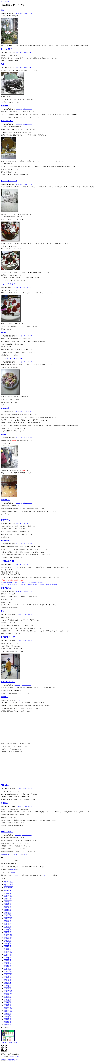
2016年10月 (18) (8, 900)
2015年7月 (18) (7, 923)
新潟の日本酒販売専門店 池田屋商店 (10, 1042)
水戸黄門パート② (8, 637)
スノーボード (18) (8, 882)
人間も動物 (5, 785)
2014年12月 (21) (8, 934)
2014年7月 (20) (7, 942)
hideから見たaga (5, 1)
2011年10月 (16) (8, 993)
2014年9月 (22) (7, 938)
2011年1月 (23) (7, 1007)
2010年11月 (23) (8, 1010)
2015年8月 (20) (7, 921)
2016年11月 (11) (8, 898)
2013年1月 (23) (7, 969)
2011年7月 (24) (7, 997)
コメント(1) (19, 564)
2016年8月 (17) (7, 903)
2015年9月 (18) (7, 920)
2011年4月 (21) (7, 1002)
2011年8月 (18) (7, 996)
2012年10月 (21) (8, 974)
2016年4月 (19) (7, 909)
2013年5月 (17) (7, 963)
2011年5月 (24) (7, 1001)
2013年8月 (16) (7, 959)
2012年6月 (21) (7, 980)
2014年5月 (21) (7, 945)
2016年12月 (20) (8, 896)
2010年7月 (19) (7, 1016)
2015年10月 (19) (8, 918)
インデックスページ (16, 875)
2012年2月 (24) (7, 987)
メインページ (11, 854)
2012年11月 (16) (8, 973)
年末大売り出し (7, 121)
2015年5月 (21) (7, 926)
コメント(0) (19, 13)
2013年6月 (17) (7, 962)
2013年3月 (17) (7, 966)
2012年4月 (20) (7, 983)
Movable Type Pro (11, 1060)
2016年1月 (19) (7, 914)
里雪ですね (5, 520)
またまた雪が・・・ (9, 49)
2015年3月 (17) (7, 929)
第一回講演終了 (7, 832)
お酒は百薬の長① (8, 561)
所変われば (5, 500)
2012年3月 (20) (7, 985)
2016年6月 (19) (7, 906)
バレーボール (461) (8, 884)
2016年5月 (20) (7, 907)
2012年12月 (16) (8, 971)
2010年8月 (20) (7, 1015)
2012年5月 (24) (7, 982)
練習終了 (4, 333)
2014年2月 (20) (7, 949)
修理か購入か (6, 588)
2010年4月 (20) (7, 1021)
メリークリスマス (8, 284)
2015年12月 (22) (8, 915)
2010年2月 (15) (7, 1024)
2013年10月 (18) (8, 955)
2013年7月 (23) (7, 960)
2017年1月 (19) (7, 895)
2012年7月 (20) (7, 979)
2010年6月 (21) (7, 1018)
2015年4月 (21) (7, 928)
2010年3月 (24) (7, 1022)
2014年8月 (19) (7, 940)
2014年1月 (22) (7, 951)
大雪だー (4, 106)
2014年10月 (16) (8, 937)
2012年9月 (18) (7, 976)
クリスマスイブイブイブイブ (13, 358)
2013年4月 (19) (7, 965)
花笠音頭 (4, 803)
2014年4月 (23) (7, 946)
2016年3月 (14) (7, 910)
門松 (2, 10)
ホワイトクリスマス (9, 181)
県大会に (4, 697)
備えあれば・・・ (8, 682)
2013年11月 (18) (8, 954)
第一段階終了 (6, 540)
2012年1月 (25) (7, 988)
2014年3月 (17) (7, 948)
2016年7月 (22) (7, 904)
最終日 (3, 434)
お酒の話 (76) (7, 881)
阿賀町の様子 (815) (8, 887)
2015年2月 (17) (7, 931)
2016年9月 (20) (7, 901)
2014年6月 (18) (7, 943)
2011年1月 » (26, 854)
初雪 (2, 611)
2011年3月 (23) (7, 1004)
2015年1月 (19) (7, 932)
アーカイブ (19, 854)
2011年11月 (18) (8, 991)
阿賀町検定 (5, 408)
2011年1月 (12, 872)
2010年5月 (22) (7, 1019)
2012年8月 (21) (7, 977)
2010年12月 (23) (8, 1008)
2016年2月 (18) (7, 912)
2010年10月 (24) (8, 1011)
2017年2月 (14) (7, 893)
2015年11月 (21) (8, 917)
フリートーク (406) (8, 886)
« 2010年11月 (4, 854)
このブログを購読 (14, 1056)
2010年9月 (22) (7, 1013)
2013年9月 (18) (7, 957)
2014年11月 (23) (8, 935)
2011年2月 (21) (7, 1005)
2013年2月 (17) (7, 968)
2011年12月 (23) (8, 990)
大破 (2, 64)
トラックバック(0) (27, 13)
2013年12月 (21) (8, 952)
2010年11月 (13, 869)
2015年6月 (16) (7, 924)
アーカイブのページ (47, 875)
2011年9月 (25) (7, 994)
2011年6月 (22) (7, 999)
